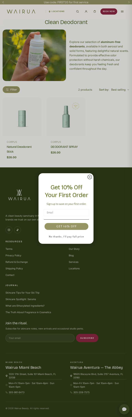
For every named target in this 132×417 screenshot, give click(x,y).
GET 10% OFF (66, 226)
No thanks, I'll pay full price (66, 237)
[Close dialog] (90, 177)
